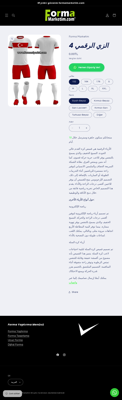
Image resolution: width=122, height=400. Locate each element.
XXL (104, 88)
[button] (6, 15)
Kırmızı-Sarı (101, 108)
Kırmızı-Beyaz (102, 101)
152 (74, 81)
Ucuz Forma (15, 340)
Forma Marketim (22, 393)
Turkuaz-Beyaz (80, 115)
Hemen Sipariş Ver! (89, 67)
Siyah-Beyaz (79, 101)
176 (98, 81)
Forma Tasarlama (18, 336)
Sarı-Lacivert (79, 108)
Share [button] (75, 292)
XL (92, 88)
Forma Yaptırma (18, 331)
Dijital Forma (15, 344)
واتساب (73, 282)
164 (86, 81)
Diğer (100, 115)
